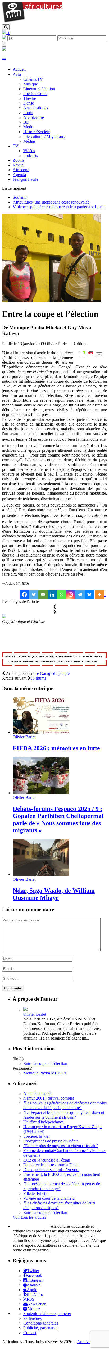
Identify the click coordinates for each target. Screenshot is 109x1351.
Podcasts (30, 155)
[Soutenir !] (54, 659)
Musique (30, 84)
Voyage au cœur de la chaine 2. (49, 1198)
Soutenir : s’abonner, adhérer (47, 1313)
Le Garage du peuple (52, 673)
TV (16, 146)
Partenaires (32, 1318)
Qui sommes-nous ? (30, 1226)
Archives (84, 1341)
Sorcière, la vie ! (37, 1136)
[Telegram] (80, 594)
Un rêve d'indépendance (43, 1122)
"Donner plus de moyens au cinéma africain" (60, 1146)
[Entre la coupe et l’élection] (51, 301)
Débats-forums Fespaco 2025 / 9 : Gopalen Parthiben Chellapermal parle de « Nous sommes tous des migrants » (58, 819)
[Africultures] (32, 22)
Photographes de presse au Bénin (51, 1141)
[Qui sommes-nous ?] (4, 49)
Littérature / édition (39, 89)
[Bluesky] (89, 594)
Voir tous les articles (29, 1217)
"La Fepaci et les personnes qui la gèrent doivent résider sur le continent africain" (63, 1114)
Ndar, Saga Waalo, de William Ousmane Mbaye (54, 894)
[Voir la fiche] (25, 1009)
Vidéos (29, 150)
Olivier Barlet (24, 737)
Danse (28, 103)
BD (26, 122)
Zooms (18, 160)
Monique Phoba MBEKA (45, 1073)
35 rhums (38, 678)
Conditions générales (40, 1323)
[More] (100, 594)
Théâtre (29, 98)
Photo (28, 112)
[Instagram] (70, 594)
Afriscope (21, 170)
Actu (17, 74)
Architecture (33, 117)
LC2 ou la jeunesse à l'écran (46, 1160)
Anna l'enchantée (37, 1093)
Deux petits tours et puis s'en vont (51, 1169)
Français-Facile (25, 179)
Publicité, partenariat (40, 1328)
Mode (28, 127)
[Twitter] (33, 594)
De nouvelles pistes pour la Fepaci (51, 1165)
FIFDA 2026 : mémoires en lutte (56, 748)
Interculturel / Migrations (44, 136)
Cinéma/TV (33, 79)
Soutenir (20, 197)
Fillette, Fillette (35, 1193)
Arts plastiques (35, 108)
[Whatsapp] (61, 594)
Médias (29, 141)
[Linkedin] (52, 594)
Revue (18, 165)
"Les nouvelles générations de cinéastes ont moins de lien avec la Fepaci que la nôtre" (65, 1105)
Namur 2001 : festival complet (48, 1098)
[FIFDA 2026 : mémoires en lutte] (41, 732)
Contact (29, 1332)
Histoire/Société (36, 131)
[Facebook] (24, 594)
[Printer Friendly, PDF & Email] (91, 357)
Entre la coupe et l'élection (45, 1063)
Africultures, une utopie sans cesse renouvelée (51, 202)
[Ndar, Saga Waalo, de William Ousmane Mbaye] (41, 874)
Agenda (19, 174)
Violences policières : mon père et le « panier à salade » (59, 207)
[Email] (43, 594)
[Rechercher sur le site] (6, 27)
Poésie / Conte (35, 93)
